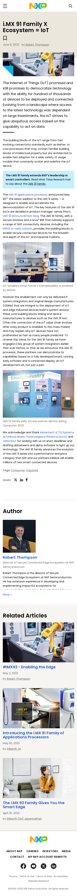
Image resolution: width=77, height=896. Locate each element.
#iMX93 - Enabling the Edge (29, 667)
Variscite (8, 441)
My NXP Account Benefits (47, 857)
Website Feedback (38, 881)
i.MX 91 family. (37, 184)
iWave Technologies (30, 437)
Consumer (18, 470)
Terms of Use (26, 876)
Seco (61, 437)
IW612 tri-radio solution (17, 228)
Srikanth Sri (14, 749)
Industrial (32, 470)
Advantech (47, 432)
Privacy (13, 876)
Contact (17, 857)
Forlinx (10, 437)
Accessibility (61, 876)
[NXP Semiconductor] (38, 6)
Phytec (50, 437)
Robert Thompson (37, 45)
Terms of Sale (44, 876)
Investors (50, 851)
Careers (32, 851)
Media (66, 851)
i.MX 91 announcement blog (21, 216)
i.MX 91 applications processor (28, 194)
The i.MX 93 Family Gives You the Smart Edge (34, 805)
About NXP (14, 851)
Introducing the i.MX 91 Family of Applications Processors (33, 735)
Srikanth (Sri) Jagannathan (24, 819)
